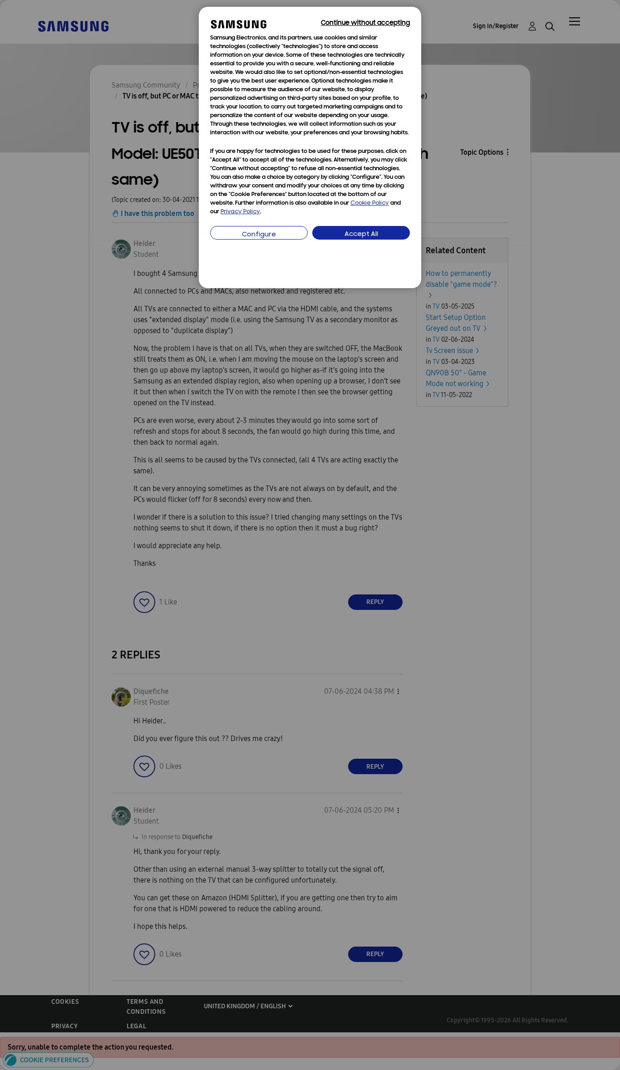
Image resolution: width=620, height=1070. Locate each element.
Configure (259, 234)
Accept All (361, 234)
